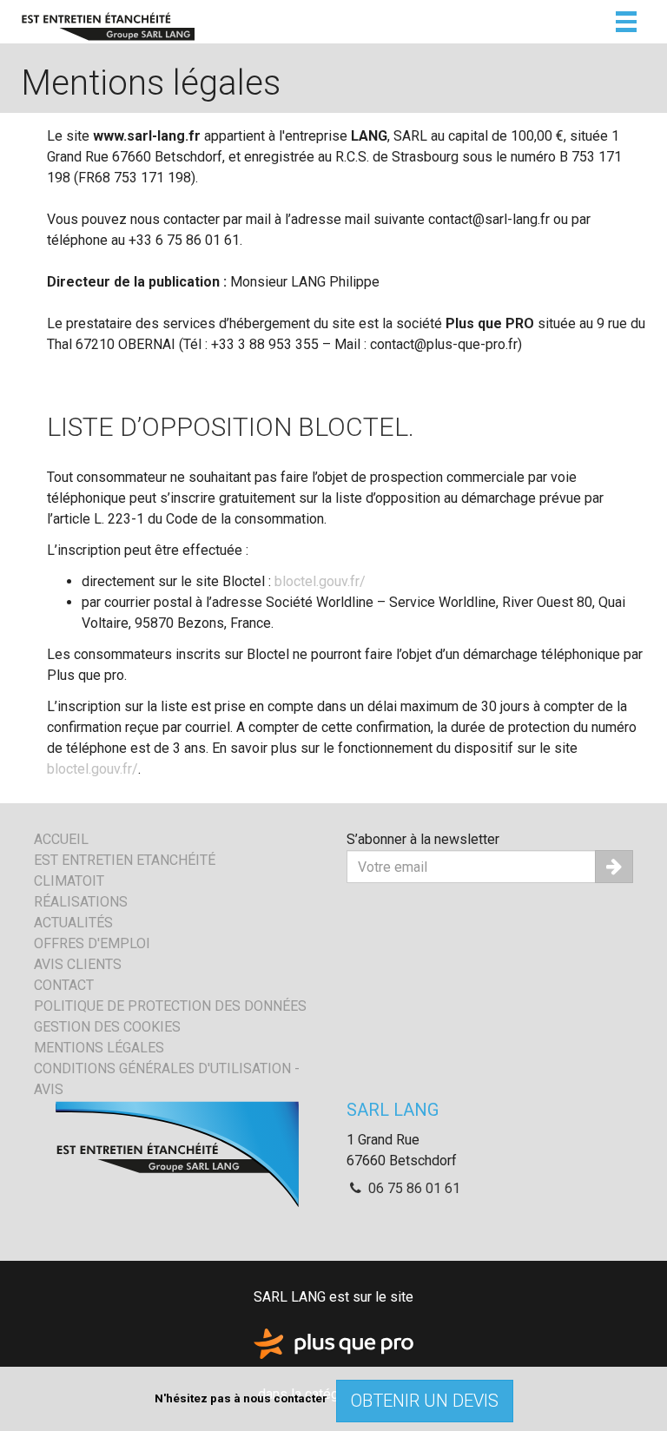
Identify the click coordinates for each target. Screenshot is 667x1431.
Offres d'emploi (92, 943)
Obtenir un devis (425, 1400)
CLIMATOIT (69, 881)
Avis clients (78, 964)
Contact (64, 985)
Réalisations (81, 902)
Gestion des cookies (107, 1027)
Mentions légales (99, 1047)
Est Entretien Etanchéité (124, 860)
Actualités (73, 922)
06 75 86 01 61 (412, 1188)
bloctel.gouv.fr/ (320, 581)
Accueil (61, 839)
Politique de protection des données (170, 1006)
